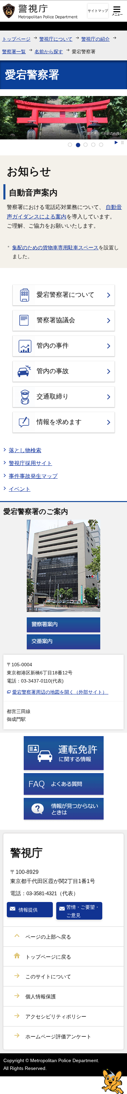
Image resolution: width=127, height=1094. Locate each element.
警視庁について (55, 39)
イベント (19, 489)
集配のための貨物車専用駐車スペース (55, 247)
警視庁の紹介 (95, 39)
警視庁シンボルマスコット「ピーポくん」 (113, 1081)
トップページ (16, 39)
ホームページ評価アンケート (58, 1036)
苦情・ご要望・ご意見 (83, 911)
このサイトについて (48, 976)
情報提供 (28, 910)
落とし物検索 (25, 450)
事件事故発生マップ (33, 476)
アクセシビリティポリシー (55, 1016)
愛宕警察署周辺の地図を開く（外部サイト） (60, 692)
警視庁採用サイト (30, 463)
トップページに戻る (48, 957)
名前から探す (49, 51)
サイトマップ (98, 11)
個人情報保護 (40, 996)
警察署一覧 (14, 51)
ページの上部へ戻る (48, 937)
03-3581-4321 (41, 893)
